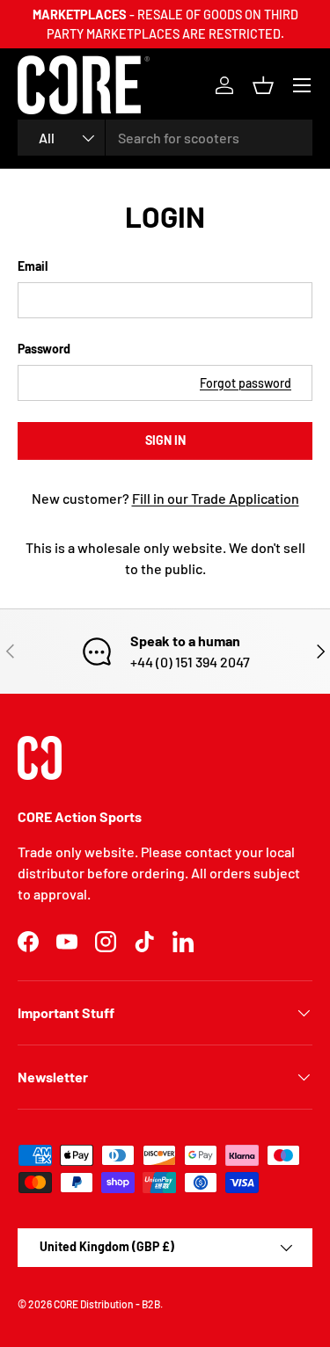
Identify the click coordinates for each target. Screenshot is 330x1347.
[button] (263, 85)
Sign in (165, 440)
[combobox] (165, 138)
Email (33, 265)
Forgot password (245, 382)
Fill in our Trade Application (215, 498)
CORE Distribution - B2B (107, 1304)
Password (44, 348)
